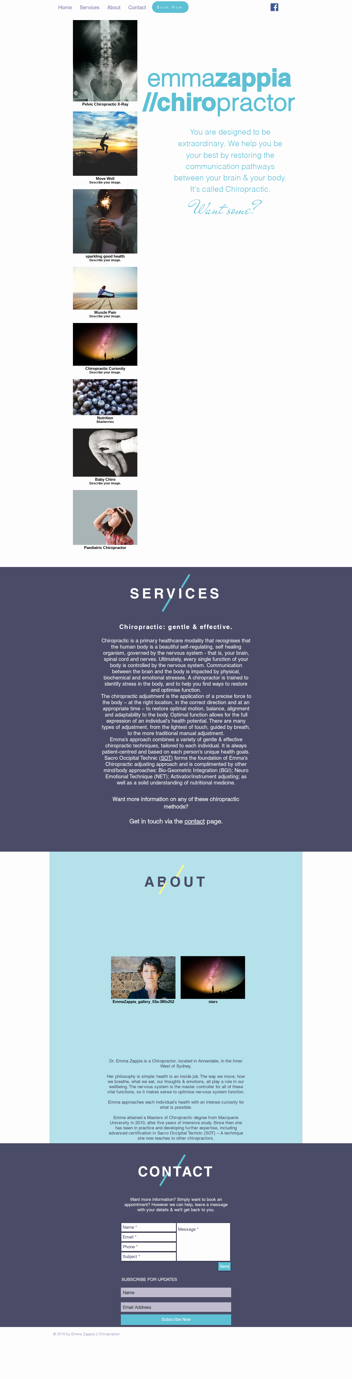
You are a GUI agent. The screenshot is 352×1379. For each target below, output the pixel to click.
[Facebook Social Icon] (274, 7)
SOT (166, 758)
